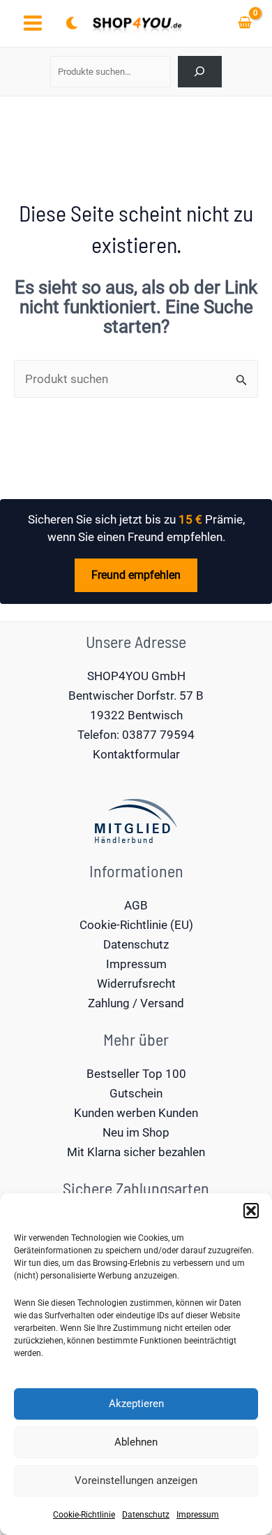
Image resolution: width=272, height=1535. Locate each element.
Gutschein (136, 1093)
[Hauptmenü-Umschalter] (33, 24)
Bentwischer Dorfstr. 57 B (136, 695)
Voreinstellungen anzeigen (136, 1480)
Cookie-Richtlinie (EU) (136, 925)
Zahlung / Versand (136, 1003)
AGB (136, 905)
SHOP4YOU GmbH (136, 676)
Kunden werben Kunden (136, 1113)
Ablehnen (136, 1442)
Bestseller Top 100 (136, 1074)
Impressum (197, 1515)
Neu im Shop (136, 1132)
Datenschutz (145, 1515)
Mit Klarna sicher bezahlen (136, 1152)
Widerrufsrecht (136, 983)
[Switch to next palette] (72, 23)
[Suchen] (200, 71)
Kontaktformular (136, 754)
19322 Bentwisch (136, 715)
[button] (251, 1211)
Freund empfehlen (136, 575)
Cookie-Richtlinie (84, 1515)
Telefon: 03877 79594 (136, 735)
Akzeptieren (136, 1403)
